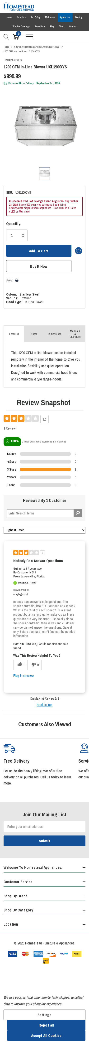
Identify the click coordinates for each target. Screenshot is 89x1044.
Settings (44, 1014)
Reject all (46, 1025)
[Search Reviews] (78, 513)
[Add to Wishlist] (78, 250)
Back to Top (44, 705)
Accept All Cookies (46, 1035)
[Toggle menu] (29, 36)
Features (14, 334)
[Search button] (6, 36)
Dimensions (54, 334)
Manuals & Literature (75, 334)
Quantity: (13, 223)
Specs (34, 334)
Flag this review (23, 675)
